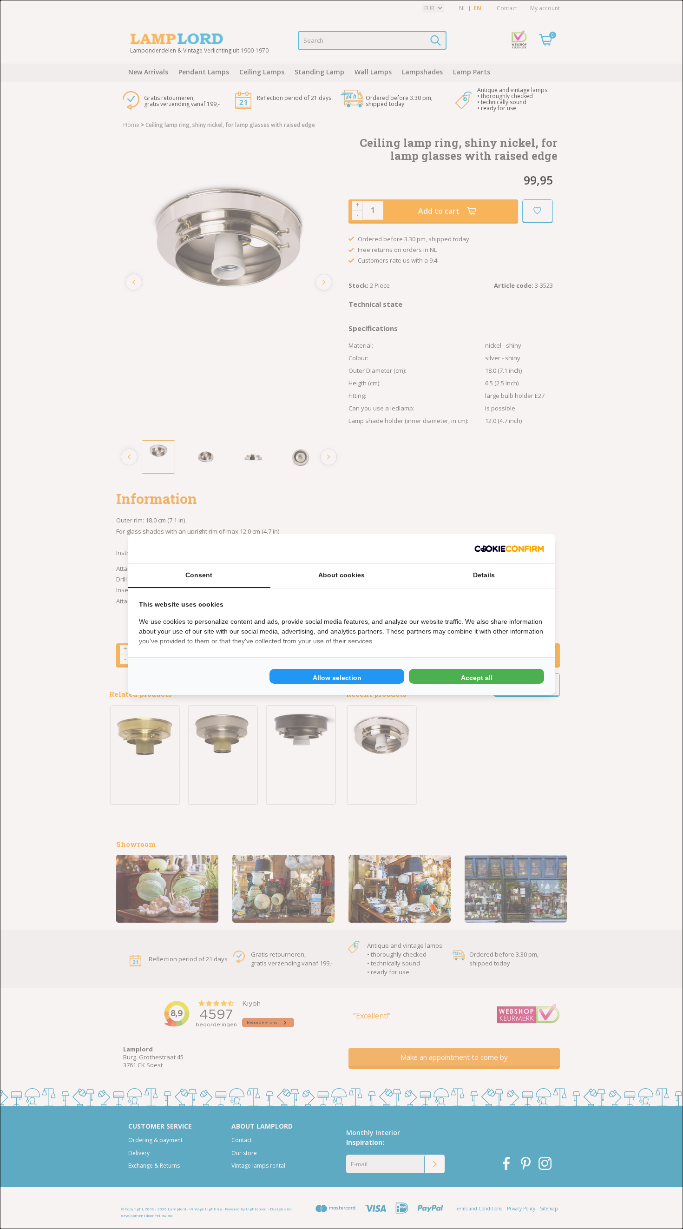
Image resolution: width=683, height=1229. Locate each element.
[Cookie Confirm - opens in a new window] (509, 548)
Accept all (477, 677)
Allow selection (337, 677)
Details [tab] (484, 575)
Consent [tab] (198, 575)
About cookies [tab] (341, 575)
